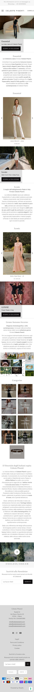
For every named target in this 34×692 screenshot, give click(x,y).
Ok (28, 664)
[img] (13, 633)
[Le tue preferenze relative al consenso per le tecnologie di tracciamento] (30, 688)
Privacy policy (17, 645)
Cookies (17, 648)
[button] (33, 691)
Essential (17, 93)
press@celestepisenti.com (17, 626)
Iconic (17, 228)
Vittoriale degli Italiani (12, 484)
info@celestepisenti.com (17, 622)
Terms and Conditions (17, 642)
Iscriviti (28, 581)
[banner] (15, 10)
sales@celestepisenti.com (17, 624)
